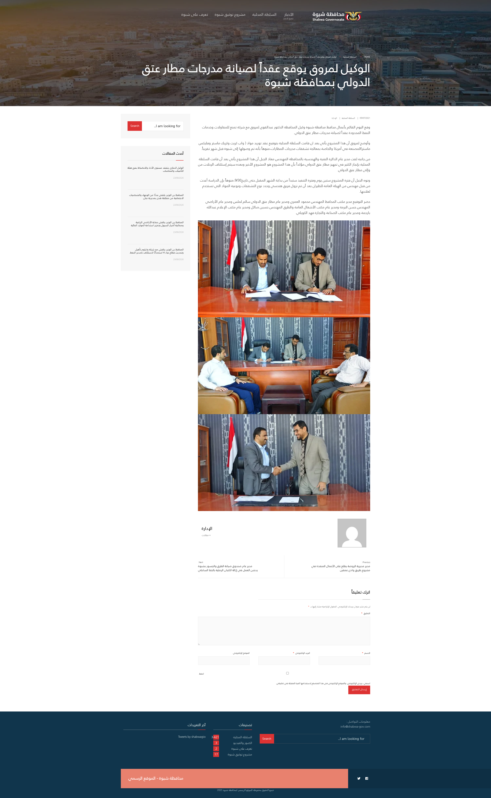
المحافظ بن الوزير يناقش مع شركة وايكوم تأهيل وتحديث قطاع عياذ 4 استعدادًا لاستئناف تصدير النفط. (156, 251)
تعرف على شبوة (194, 14)
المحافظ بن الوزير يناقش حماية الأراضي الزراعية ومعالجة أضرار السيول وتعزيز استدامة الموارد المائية (157, 223)
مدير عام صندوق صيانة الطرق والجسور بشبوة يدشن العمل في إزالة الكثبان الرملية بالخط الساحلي (228, 566)
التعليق (365, 613)
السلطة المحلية (264, 14)
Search (134, 126)
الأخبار (288, 15)
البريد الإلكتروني (301, 653)
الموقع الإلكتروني (241, 653)
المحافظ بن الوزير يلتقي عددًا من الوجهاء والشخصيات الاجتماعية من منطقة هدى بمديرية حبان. (156, 196)
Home (367, 57)
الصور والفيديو (242, 742)
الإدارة (334, 118)
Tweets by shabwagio (192, 736)
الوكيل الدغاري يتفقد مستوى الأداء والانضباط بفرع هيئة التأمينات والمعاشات (156, 169)
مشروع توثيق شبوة (230, 14)
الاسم (366, 653)
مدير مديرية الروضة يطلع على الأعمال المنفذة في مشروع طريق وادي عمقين (340, 566)
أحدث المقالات (173, 153)
